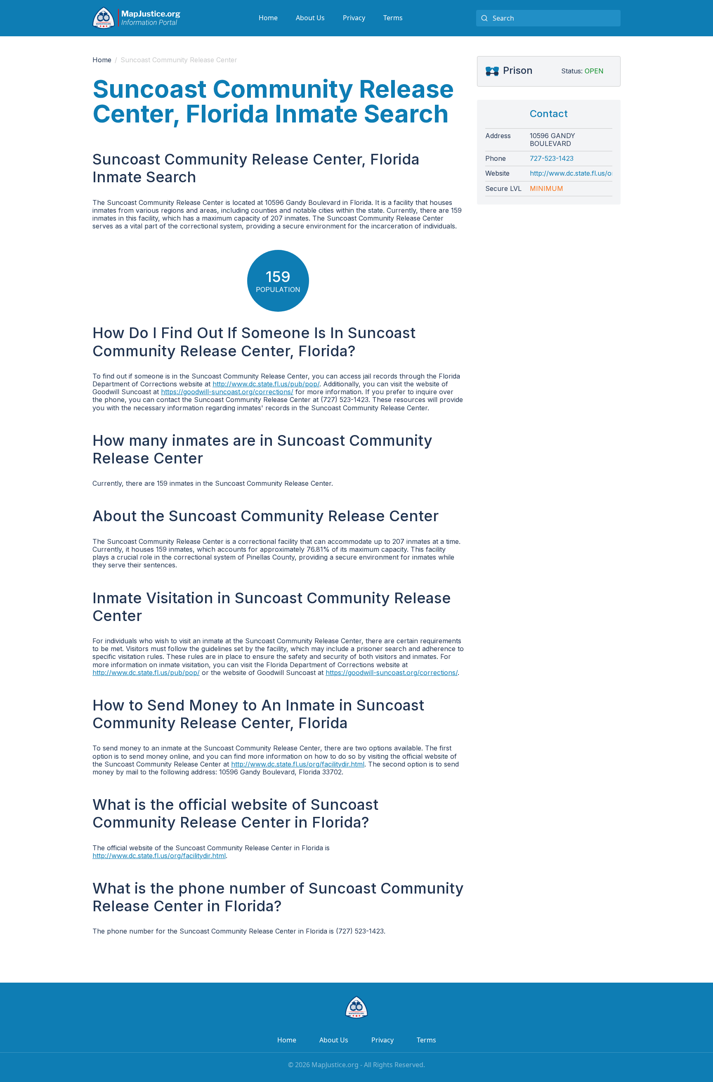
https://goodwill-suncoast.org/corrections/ (227, 392)
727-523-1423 (552, 158)
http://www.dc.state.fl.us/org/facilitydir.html (297, 764)
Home (268, 17)
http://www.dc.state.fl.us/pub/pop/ (265, 384)
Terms (393, 17)
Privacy (354, 17)
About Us (310, 17)
